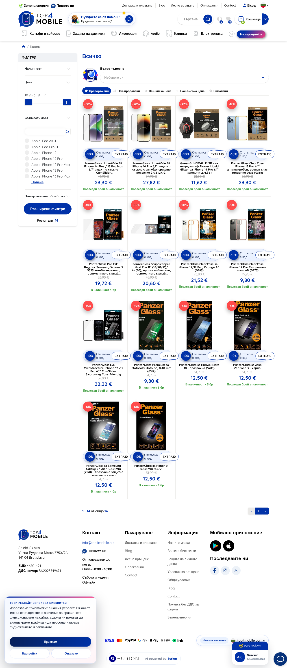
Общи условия (178, 580)
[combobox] (184, 77)
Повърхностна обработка (45, 196)
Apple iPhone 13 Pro (47, 170)
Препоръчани (99, 91)
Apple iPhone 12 (43, 153)
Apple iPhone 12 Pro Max (50, 164)
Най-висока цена (192, 91)
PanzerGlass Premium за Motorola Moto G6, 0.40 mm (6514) (151, 368)
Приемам (50, 642)
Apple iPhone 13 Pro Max (50, 176)
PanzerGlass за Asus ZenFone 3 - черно (247, 366)
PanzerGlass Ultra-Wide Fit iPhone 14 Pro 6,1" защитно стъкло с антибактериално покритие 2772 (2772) (151, 167)
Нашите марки (178, 542)
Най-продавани (129, 91)
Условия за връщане (183, 572)
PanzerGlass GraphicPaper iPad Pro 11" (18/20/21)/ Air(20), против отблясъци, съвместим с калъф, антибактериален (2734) (151, 270)
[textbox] (184, 77)
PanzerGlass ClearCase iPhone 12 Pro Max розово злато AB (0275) (247, 267)
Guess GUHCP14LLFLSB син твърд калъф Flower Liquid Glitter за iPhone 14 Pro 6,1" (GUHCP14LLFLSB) (199, 167)
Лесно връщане (182, 5)
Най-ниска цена (160, 91)
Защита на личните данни (182, 561)
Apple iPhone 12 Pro (47, 158)
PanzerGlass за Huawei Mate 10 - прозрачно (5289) (199, 366)
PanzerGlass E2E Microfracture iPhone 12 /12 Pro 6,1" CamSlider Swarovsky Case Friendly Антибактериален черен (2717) (103, 372)
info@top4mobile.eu (98, 542)
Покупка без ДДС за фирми (183, 606)
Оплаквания (209, 5)
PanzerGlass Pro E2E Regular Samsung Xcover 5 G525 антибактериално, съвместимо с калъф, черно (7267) (103, 270)
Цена (28, 82)
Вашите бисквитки (181, 551)
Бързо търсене (112, 69)
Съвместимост (36, 118)
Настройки (29, 653)
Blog (162, 5)
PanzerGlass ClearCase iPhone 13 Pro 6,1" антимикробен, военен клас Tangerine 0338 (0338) (247, 167)
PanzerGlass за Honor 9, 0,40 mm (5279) (151, 467)
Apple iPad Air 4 (43, 141)
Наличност (33, 69)
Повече (37, 182)
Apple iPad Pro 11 (44, 147)
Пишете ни (65, 5)
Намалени (220, 91)
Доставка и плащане (137, 5)
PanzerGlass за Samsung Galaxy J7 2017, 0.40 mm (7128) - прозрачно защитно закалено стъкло (103, 470)
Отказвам (71, 653)
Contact (230, 5)
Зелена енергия (36, 5)
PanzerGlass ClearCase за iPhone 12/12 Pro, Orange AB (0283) (199, 267)
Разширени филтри (47, 209)
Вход (251, 5)
